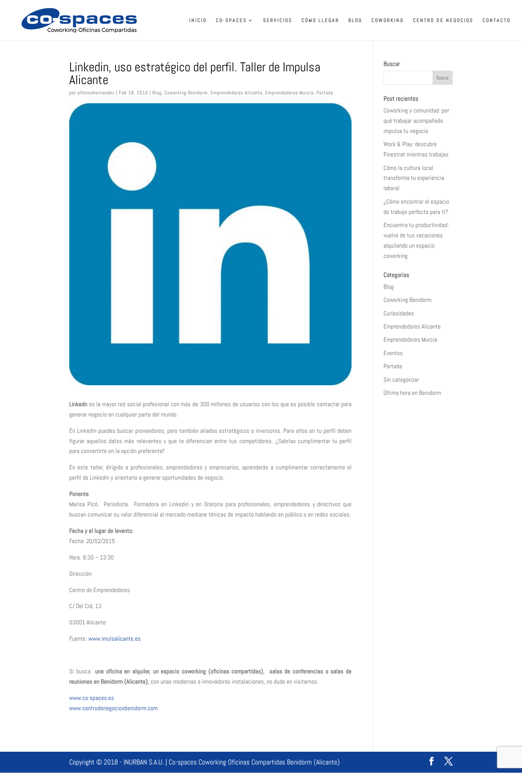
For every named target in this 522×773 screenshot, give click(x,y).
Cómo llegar (320, 20)
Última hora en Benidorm (412, 393)
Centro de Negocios (443, 20)
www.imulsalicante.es (114, 638)
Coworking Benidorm (186, 92)
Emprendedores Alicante (236, 92)
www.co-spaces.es (91, 698)
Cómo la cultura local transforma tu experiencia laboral (414, 178)
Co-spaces (231, 20)
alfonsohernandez (96, 92)
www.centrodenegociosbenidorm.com (113, 708)
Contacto (497, 20)
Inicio (198, 20)
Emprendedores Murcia (289, 92)
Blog (355, 20)
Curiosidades (399, 313)
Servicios (277, 20)
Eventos (393, 353)
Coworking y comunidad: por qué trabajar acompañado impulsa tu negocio (416, 120)
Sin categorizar (401, 379)
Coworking (387, 20)
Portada (324, 92)
